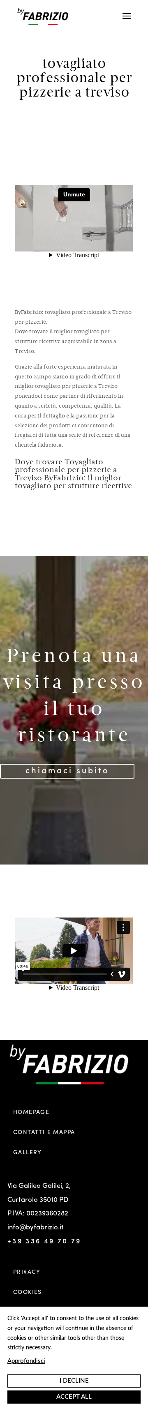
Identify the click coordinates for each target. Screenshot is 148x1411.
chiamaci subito (67, 771)
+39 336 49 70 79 (44, 1241)
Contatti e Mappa (44, 1132)
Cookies (27, 1292)
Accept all (74, 1397)
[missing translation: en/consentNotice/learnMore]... (26, 1362)
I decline (74, 1381)
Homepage (31, 1112)
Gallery (27, 1152)
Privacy (27, 1272)
